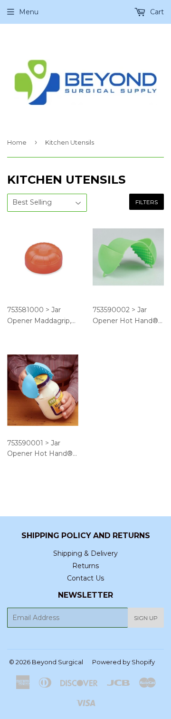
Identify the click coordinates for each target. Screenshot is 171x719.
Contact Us (85, 578)
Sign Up (146, 617)
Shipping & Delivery (85, 553)
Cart (156, 12)
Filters (146, 202)
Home (17, 142)
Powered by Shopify (123, 662)
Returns (85, 565)
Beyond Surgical (57, 662)
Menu (28, 12)
